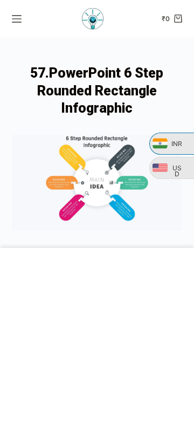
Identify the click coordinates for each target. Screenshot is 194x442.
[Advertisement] (97, 345)
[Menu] (17, 19)
